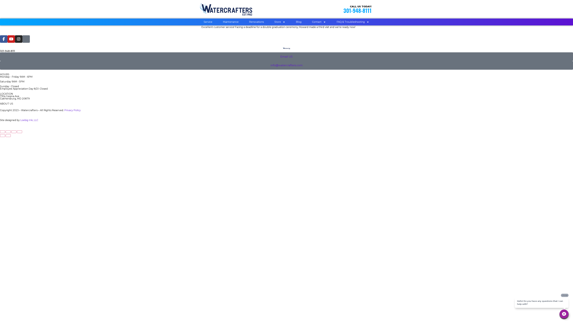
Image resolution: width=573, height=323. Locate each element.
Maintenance (231, 21)
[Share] (13, 131)
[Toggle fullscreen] (8, 131)
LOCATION (6, 93)
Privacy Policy (72, 110)
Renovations (256, 21)
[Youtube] (11, 39)
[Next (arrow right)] (8, 135)
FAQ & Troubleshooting (351, 21)
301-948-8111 (358, 10)
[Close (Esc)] (19, 131)
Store (277, 21)
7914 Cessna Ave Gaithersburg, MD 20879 (15, 97)
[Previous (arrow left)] (2, 135)
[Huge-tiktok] (26, 39)
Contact (317, 21)
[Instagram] (18, 39)
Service (208, 21)
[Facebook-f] (3, 39)
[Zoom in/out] (2, 131)
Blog (299, 21)
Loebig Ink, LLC (29, 120)
